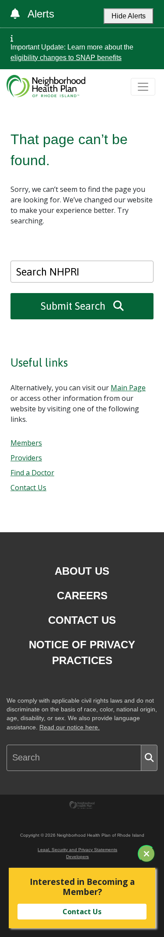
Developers (77, 856)
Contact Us (28, 487)
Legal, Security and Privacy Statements (77, 849)
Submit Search (74, 306)
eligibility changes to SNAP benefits (66, 57)
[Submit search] (149, 758)
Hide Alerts (129, 16)
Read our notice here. (69, 727)
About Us (82, 571)
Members (26, 443)
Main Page (128, 387)
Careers (82, 595)
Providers (26, 458)
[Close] (146, 854)
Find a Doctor (32, 472)
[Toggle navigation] (143, 86)
